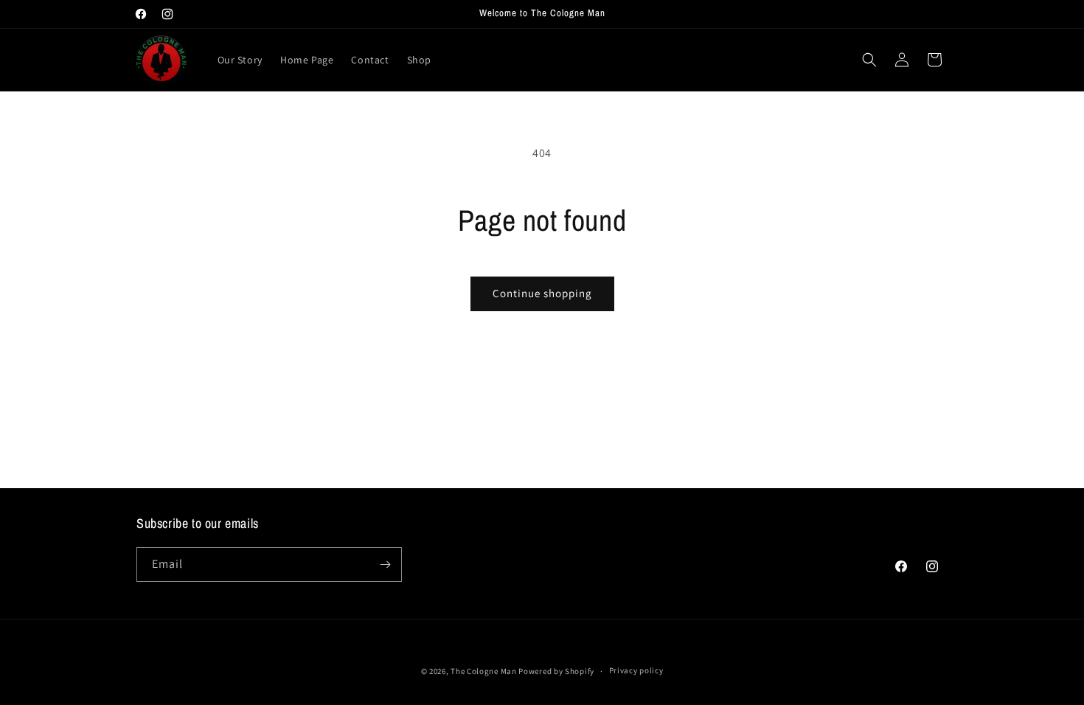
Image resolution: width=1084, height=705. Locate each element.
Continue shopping (542, 293)
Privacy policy (636, 670)
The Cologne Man (484, 671)
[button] (869, 60)
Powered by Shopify (556, 671)
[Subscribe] (385, 564)
